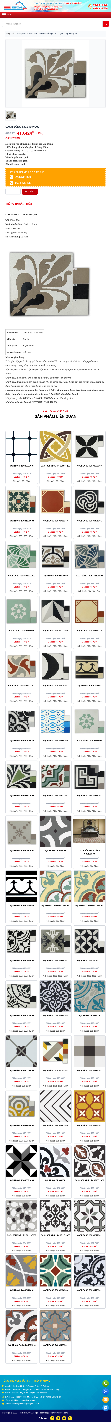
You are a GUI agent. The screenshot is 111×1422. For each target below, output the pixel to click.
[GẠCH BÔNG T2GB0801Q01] (56, 666)
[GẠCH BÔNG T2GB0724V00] (22, 886)
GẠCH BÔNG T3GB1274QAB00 (21, 686)
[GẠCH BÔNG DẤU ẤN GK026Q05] (56, 886)
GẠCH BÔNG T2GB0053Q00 (89, 466)
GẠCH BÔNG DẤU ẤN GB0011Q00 (55, 466)
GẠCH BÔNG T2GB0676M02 (21, 631)
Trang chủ (9, 33)
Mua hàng (30, 192)
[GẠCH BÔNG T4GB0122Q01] (22, 1270)
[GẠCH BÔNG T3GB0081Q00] (22, 1161)
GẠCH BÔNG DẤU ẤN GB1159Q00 (55, 1235)
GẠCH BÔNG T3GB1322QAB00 (21, 576)
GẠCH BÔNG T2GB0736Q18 (55, 521)
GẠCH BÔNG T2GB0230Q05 (21, 960)
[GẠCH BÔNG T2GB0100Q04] (22, 996)
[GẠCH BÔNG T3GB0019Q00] (22, 1051)
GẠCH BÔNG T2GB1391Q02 (89, 521)
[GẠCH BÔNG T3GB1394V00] (56, 556)
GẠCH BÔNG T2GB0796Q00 (55, 1125)
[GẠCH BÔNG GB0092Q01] (56, 1161)
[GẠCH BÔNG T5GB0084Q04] (56, 1051)
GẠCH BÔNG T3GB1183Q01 (89, 796)
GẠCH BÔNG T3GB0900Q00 (55, 631)
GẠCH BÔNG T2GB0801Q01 (55, 686)
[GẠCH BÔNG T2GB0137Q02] (22, 831)
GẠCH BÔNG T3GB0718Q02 (89, 1070)
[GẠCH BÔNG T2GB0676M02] (22, 611)
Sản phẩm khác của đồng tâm (42, 33)
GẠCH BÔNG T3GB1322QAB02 (89, 576)
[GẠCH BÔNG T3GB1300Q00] (22, 501)
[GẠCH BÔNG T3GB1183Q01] (89, 776)
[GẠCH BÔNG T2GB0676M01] (89, 721)
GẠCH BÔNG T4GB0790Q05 (55, 796)
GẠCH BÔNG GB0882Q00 (55, 850)
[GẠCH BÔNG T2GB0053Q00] (89, 446)
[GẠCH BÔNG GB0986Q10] (89, 996)
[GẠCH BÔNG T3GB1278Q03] (22, 1106)
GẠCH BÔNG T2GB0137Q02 (21, 850)
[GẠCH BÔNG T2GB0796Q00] (56, 1106)
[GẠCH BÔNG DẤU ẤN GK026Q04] (89, 886)
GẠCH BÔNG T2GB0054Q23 (89, 960)
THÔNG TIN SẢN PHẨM (18, 203)
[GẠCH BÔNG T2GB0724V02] (89, 666)
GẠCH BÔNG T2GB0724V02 (89, 686)
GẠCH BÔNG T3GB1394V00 (55, 576)
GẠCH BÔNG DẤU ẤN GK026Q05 (55, 905)
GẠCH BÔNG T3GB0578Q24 (21, 741)
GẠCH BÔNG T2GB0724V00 (21, 905)
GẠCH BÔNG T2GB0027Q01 (21, 466)
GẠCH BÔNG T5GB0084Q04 (55, 1070)
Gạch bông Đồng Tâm (68, 33)
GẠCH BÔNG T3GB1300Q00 (21, 521)
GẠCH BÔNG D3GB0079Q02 (89, 1235)
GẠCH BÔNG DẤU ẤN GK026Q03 (22, 1345)
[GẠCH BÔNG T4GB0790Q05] (56, 776)
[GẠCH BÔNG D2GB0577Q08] (56, 996)
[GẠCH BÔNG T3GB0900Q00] (56, 611)
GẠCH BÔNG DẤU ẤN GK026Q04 (89, 905)
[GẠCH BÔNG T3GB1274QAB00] (22, 666)
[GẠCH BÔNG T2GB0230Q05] (22, 941)
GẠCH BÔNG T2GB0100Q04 (21, 1015)
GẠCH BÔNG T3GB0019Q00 (21, 1070)
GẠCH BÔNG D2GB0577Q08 (55, 1015)
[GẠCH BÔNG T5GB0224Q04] (56, 1270)
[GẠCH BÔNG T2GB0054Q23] (89, 941)
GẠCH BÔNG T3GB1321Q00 (21, 796)
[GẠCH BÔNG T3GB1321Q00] (22, 776)
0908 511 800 (22, 177)
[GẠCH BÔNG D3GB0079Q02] (89, 1216)
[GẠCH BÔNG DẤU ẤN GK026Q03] (22, 1325)
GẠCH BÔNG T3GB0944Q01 (89, 1125)
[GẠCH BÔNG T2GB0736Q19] (89, 611)
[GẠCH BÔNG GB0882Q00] (56, 831)
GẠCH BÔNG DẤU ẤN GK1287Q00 (21, 1235)
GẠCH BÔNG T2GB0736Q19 (89, 631)
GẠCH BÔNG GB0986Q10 (89, 1015)
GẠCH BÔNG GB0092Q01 (55, 1180)
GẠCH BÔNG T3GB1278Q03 (21, 1125)
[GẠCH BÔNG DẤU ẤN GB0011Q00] (56, 446)
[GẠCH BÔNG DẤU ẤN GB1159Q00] (56, 1216)
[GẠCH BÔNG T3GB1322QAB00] (22, 556)
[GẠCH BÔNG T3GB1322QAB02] (89, 556)
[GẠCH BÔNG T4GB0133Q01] (56, 1325)
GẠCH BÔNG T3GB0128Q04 (55, 960)
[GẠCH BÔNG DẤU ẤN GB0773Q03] (89, 1161)
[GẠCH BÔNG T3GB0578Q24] (22, 721)
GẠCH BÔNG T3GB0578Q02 (89, 1290)
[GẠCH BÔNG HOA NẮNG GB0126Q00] (89, 831)
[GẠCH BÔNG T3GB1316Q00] (56, 721)
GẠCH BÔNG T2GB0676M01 (89, 741)
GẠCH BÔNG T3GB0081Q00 (21, 1180)
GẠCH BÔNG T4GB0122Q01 (21, 1290)
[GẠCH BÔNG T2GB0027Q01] (22, 446)
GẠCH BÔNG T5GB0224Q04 (55, 1290)
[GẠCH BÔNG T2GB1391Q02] (89, 501)
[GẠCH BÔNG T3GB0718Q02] (89, 1051)
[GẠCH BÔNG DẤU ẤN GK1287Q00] (22, 1216)
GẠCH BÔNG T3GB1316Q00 (55, 741)
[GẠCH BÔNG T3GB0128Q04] (56, 941)
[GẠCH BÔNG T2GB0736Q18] (56, 501)
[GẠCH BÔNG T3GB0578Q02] (89, 1270)
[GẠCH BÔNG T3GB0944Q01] (89, 1106)
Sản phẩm (21, 33)
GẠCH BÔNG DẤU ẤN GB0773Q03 (89, 1180)
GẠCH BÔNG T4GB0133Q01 (55, 1345)
